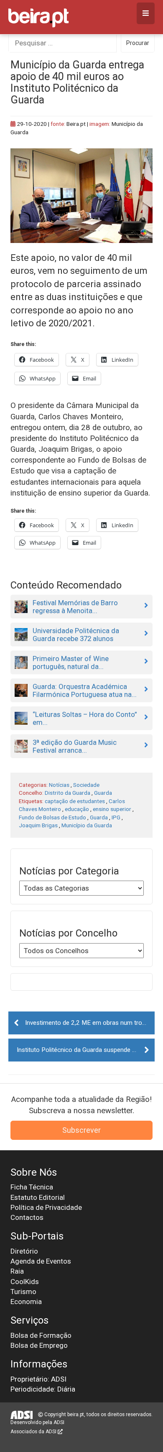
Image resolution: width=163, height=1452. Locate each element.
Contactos (26, 1217)
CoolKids (24, 1281)
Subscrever (81, 1130)
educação (77, 809)
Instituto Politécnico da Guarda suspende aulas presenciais (86, 1050)
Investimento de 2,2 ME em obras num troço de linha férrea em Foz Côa (90, 1022)
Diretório (24, 1251)
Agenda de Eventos (40, 1261)
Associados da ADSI (34, 1431)
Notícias (59, 784)
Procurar (137, 43)
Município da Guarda (86, 825)
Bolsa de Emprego (39, 1345)
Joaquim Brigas (38, 825)
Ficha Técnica (31, 1187)
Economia (26, 1301)
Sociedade (86, 784)
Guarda (103, 792)
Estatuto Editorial (37, 1197)
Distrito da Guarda (67, 792)
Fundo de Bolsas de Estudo (52, 817)
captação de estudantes (75, 801)
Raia (17, 1271)
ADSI (58, 1422)
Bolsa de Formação (40, 1335)
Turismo (23, 1291)
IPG (116, 817)
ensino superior (112, 809)
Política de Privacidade (46, 1207)
